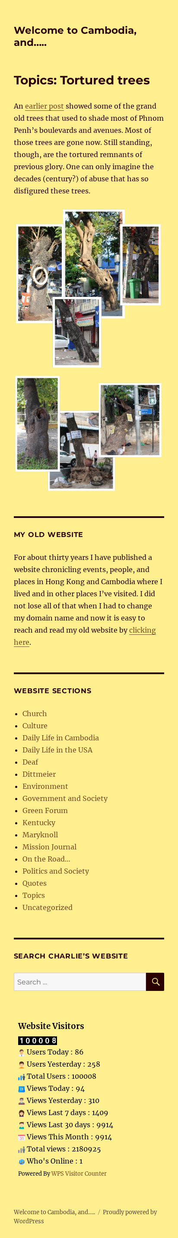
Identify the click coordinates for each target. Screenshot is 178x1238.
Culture (35, 725)
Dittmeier (39, 774)
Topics (33, 895)
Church (34, 713)
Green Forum (45, 810)
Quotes (34, 883)
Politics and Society (55, 871)
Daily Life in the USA (57, 750)
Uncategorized (47, 907)
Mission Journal (49, 846)
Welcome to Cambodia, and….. (54, 1212)
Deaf (30, 762)
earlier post (44, 106)
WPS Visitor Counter (79, 1173)
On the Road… (46, 859)
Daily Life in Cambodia (60, 737)
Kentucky (38, 822)
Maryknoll (40, 834)
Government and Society (65, 798)
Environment (45, 786)
